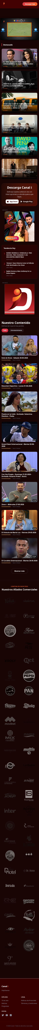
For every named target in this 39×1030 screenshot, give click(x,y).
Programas (5, 1006)
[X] (3, 1015)
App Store (13, 201)
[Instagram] (11, 1015)
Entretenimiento (16, 330)
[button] (1, 38)
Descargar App (30, 4)
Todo (5, 330)
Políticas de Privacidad (28, 1000)
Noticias (4, 1003)
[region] (19, 29)
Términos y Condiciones (29, 1003)
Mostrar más (19, 571)
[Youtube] (7, 1015)
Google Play (27, 201)
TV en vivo (5, 1000)
